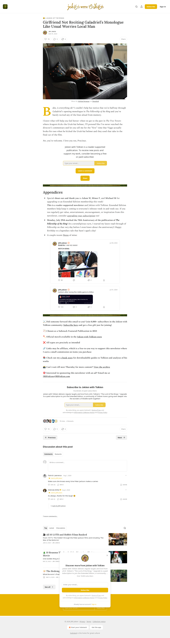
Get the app (96, 627)
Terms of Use (96, 595)
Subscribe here (70, 325)
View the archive (102, 367)
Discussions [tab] (60, 528)
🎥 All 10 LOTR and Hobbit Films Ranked (65, 534)
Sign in (163, 6)
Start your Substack (79, 627)
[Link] (40, 192)
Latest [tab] (51, 528)
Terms (89, 621)
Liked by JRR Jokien (56, 478)
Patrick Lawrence (55, 475)
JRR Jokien (52, 31)
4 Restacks (70, 421)
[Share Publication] (141, 6)
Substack (73, 633)
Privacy (82, 621)
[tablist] (53, 454)
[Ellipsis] (126, 475)
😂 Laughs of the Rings (53, 18)
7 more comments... (50, 516)
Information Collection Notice (84, 598)
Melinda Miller (54, 490)
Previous (52, 437)
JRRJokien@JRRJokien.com (56, 376)
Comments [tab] (48, 454)
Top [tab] (45, 528)
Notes (66, 235)
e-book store (66, 358)
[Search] (136, 6)
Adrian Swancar (84, 101)
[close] (107, 555)
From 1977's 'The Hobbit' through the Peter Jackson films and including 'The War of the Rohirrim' (73, 539)
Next (120, 437)
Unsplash (95, 101)
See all (47, 587)
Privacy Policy (102, 598)
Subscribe (151, 6)
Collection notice (99, 621)
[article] (85, 540)
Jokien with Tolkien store (89, 337)
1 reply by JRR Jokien (58, 506)
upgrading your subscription (81, 215)
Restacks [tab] (58, 454)
